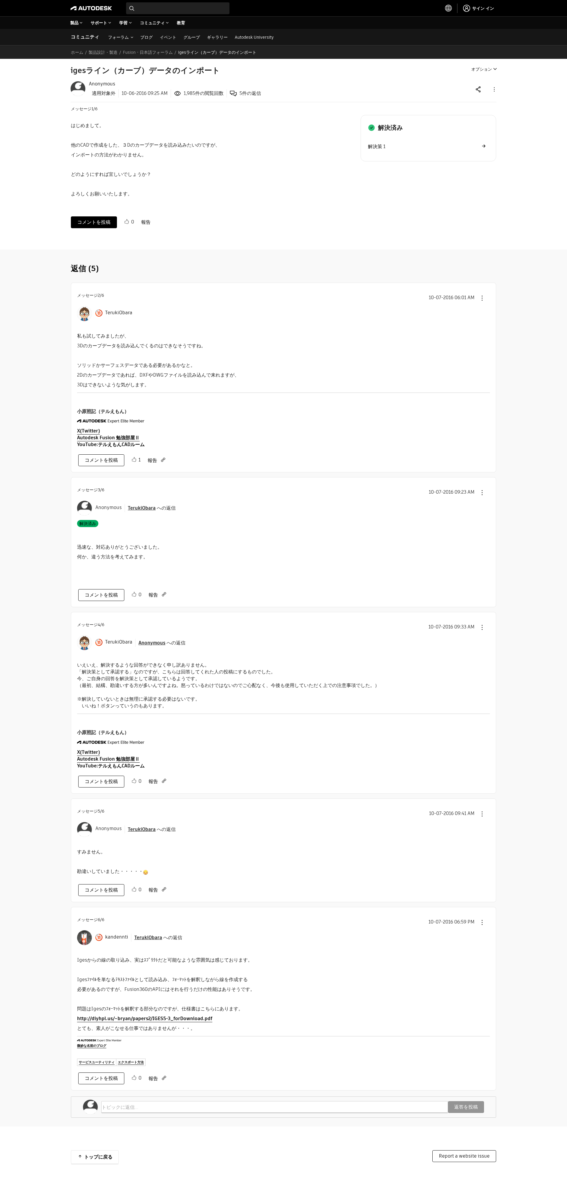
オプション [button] (481, 69)
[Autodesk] (91, 8)
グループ (191, 37)
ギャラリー (217, 37)
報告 (146, 222)
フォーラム (118, 37)
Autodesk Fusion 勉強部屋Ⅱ (108, 437)
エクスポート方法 (131, 1062)
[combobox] (177, 8)
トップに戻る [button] (98, 1156)
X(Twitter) (88, 430)
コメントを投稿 (93, 222)
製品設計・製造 (103, 52)
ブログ (146, 37)
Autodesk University (254, 37)
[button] (494, 89)
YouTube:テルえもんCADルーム (111, 444)
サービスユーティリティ (97, 1062)
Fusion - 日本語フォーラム (148, 52)
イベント (168, 37)
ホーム (77, 52)
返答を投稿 (466, 1107)
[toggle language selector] (448, 8)
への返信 (152, 508)
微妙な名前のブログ (91, 1045)
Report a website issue (464, 1156)
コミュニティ (85, 36)
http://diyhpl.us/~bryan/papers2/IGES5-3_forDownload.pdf (144, 1018)
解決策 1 (376, 146)
